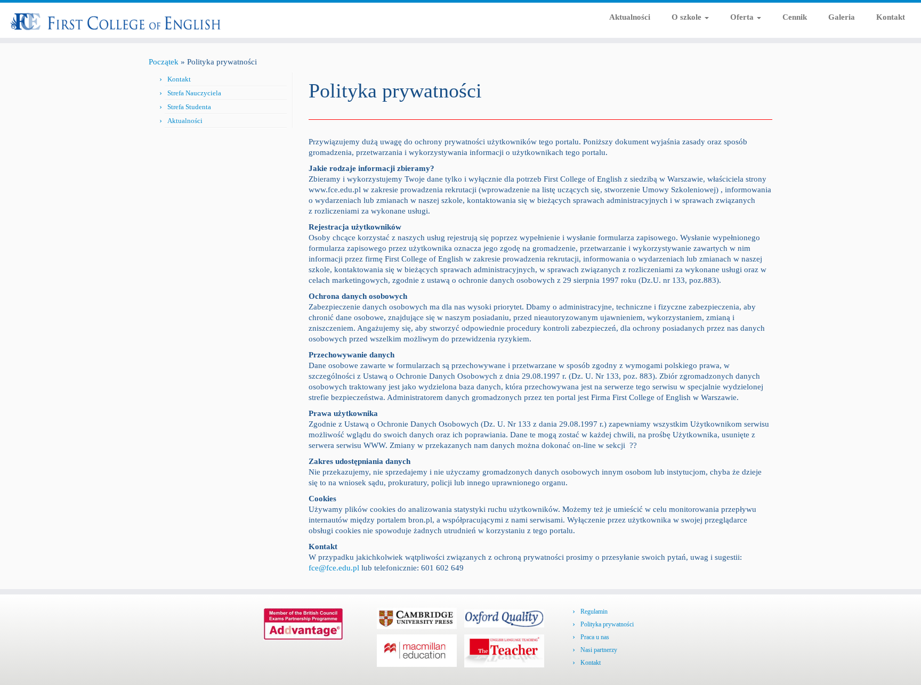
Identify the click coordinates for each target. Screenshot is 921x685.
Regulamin (594, 611)
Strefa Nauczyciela (194, 93)
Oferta (743, 17)
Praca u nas (594, 637)
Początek (164, 62)
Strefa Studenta (189, 107)
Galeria (841, 17)
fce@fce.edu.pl (334, 568)
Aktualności (629, 17)
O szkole (688, 17)
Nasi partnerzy (598, 650)
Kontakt (890, 17)
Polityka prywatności (607, 624)
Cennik (794, 17)
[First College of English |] (106, 19)
